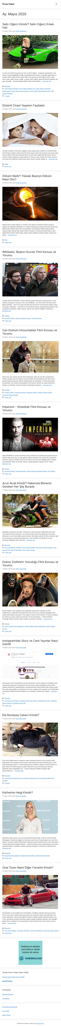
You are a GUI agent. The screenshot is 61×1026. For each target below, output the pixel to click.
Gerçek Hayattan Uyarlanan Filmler (26, 392)
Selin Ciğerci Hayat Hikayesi (20, 91)
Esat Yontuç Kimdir (29, 550)
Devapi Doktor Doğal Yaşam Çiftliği (13, 977)
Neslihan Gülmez (7, 994)
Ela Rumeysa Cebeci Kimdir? (20, 715)
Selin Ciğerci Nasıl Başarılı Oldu (40, 91)
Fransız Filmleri (9, 392)
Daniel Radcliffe (20, 471)
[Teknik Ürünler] (30, 953)
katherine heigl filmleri (28, 856)
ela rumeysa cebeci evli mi (29, 778)
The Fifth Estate (36, 318)
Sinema (7, 316)
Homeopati (5, 998)
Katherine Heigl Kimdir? (17, 792)
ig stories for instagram (12, 701)
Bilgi (6, 240)
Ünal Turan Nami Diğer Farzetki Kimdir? (27, 867)
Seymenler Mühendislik (9, 1007)
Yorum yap (8, 166)
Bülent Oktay (6, 1015)
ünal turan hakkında (36, 930)
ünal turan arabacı (10, 930)
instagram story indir (19, 703)
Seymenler (5, 1011)
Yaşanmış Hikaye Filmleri (10, 395)
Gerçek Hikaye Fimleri (45, 392)
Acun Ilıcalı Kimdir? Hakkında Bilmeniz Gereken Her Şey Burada (26, 484)
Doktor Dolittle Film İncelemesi (14, 626)
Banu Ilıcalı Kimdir (16, 550)
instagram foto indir (43, 701)
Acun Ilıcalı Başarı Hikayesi (13, 547)
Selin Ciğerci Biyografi (11, 88)
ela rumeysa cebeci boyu (12, 778)
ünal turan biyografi (23, 930)
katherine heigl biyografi (12, 856)
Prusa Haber (8, 4)
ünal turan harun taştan (51, 930)
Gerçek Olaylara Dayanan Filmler (36, 471)
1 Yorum (7, 96)
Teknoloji (7, 698)
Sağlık (6, 164)
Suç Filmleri (51, 471)
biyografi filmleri (10, 318)
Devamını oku (47, 81)
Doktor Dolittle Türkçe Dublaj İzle (35, 626)
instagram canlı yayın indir (28, 701)
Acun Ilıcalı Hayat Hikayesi (44, 547)
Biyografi (7, 86)
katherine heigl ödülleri (42, 856)
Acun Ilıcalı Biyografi (28, 547)
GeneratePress (40, 1023)
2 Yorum (7, 783)
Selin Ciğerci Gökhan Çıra (27, 88)
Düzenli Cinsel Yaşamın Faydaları (23, 105)
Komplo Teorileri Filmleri (23, 318)
